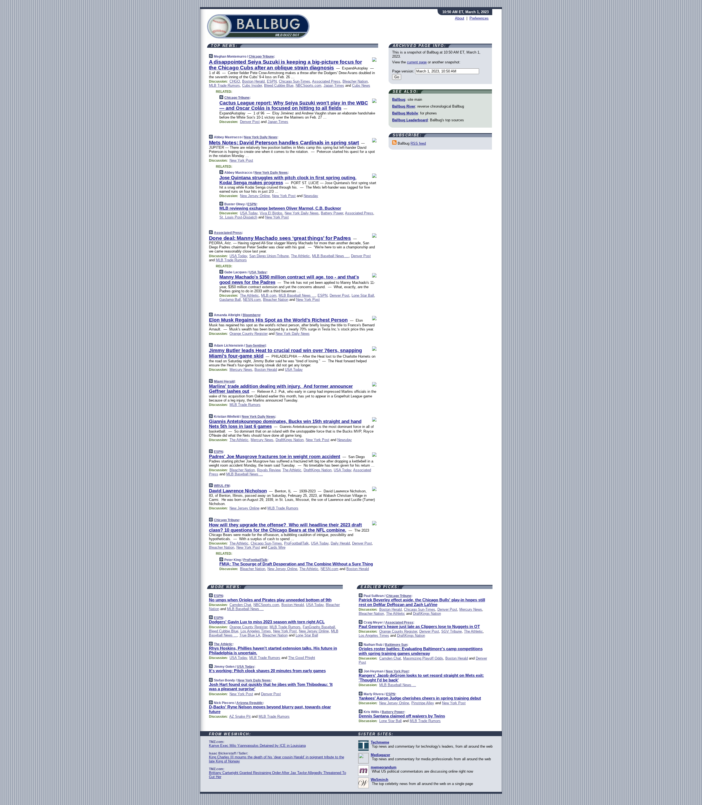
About (459, 18)
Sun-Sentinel (255, 345)
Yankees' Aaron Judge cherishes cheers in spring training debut (420, 698)
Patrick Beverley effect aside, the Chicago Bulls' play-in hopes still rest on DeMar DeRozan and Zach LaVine (422, 602)
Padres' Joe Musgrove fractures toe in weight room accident (274, 456)
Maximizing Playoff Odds (423, 658)
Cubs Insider (252, 85)
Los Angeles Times (255, 631)
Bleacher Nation (355, 81)
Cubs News (361, 85)
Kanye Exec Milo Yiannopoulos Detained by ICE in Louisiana (257, 746)
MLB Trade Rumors (224, 85)
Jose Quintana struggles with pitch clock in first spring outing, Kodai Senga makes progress (287, 180)
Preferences (479, 18)
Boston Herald (253, 81)
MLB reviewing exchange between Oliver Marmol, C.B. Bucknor (280, 208)
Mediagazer (380, 755)
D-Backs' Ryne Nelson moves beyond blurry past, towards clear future (270, 709)
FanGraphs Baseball (319, 627)
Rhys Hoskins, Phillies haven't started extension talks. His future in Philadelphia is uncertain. (273, 650)
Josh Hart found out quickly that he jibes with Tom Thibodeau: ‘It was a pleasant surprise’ (271, 686)
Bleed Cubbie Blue (278, 85)
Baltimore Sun (396, 644)
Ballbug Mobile (405, 113)
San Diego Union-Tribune (269, 256)
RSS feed (418, 143)
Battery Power (332, 213)
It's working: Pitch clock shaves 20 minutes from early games (267, 670)
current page (417, 62)
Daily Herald (340, 543)
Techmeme (380, 742)
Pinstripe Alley (422, 703)
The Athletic (300, 256)
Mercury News (241, 370)
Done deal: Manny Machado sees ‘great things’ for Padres (280, 238)
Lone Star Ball (363, 295)
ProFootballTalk (296, 543)
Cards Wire (276, 547)
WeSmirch (379, 780)
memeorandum (384, 767)
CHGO (235, 81)
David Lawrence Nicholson (238, 490)
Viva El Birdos (271, 213)
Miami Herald (224, 381)
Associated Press (326, 81)
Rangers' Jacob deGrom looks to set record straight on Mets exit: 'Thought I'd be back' (421, 677)
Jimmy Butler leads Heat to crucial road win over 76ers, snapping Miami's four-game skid (285, 353)
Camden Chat (240, 605)
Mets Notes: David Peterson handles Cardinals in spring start (284, 142)
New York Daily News (260, 137)
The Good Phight (301, 658)
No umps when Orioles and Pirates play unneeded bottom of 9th (270, 600)
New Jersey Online (255, 196)
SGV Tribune (451, 631)
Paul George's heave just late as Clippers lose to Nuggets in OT (419, 626)
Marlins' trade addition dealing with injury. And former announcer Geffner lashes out (281, 389)
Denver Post (250, 122)
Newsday (311, 196)
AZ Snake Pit (240, 716)
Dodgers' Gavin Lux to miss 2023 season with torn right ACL (267, 621)
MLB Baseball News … (330, 256)
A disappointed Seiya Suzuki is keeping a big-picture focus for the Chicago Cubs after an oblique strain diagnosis (285, 65)
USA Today (248, 213)
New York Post (241, 160)
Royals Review (268, 470)
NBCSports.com (308, 85)
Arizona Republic (249, 703)
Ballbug (398, 99)
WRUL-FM (222, 485)
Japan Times (334, 85)
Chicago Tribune (261, 56)
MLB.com (268, 295)
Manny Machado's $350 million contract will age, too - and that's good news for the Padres (289, 279)
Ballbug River (403, 106)
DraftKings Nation (290, 440)
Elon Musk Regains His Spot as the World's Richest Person (278, 320)
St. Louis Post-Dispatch (238, 217)
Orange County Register (249, 334)
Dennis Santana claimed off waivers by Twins (402, 716)
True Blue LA (249, 635)
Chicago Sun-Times (294, 81)
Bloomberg (251, 315)
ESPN (272, 81)
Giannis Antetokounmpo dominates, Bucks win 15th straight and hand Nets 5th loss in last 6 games (285, 424)
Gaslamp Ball (230, 300)
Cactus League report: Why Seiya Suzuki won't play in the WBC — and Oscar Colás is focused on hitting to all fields (293, 105)
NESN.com (252, 300)
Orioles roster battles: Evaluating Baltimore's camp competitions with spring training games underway (421, 651)
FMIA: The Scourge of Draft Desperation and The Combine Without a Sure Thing (296, 564)
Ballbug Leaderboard (410, 120)
